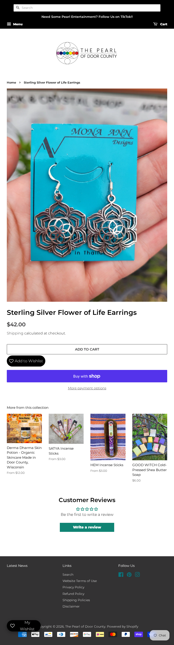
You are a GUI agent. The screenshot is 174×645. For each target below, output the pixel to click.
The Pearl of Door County (85, 626)
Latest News (17, 565)
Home (11, 82)
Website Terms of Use (80, 581)
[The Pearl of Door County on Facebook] (120, 575)
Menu (17, 24)
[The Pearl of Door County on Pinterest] (129, 575)
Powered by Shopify (122, 626)
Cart (163, 24)
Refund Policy (73, 594)
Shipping (15, 333)
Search (68, 575)
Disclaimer (71, 606)
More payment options (87, 388)
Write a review (87, 527)
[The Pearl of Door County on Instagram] (137, 575)
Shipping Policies (76, 600)
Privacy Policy (73, 587)
